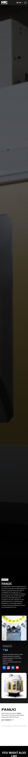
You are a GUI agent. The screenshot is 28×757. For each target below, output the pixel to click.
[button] (19, 2)
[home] (4, 2)
